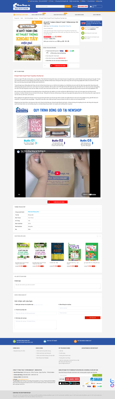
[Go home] (21, 6)
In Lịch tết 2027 (43, 1)
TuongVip (38, 395)
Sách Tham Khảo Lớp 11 (38, 396)
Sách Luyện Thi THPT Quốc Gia (19, 395)
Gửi (97, 375)
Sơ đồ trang (62, 353)
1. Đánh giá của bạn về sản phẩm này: (24, 304)
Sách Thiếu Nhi (97, 14)
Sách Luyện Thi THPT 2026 (38, 14)
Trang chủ (16, 18)
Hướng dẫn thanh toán (64, 355)
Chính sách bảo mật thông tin (44, 353)
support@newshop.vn (23, 379)
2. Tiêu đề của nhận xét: (21, 309)
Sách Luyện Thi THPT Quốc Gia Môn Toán (58, 395)
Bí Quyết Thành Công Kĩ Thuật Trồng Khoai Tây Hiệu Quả (53, 18)
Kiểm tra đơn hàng (74, 1)
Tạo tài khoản (91, 1)
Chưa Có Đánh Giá (48, 28)
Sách (22, 18)
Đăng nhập (99, 1)
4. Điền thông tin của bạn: (65, 304)
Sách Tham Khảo (18, 396)
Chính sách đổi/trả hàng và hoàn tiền (46, 355)
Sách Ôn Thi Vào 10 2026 (60, 14)
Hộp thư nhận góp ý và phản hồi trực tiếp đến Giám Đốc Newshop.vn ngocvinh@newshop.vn (69, 362)
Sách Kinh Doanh (79, 14)
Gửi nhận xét (93, 317)
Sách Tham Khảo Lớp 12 (28, 396)
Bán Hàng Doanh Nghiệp (42, 357)
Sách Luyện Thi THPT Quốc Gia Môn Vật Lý (75, 395)
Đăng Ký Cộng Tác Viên (19, 350)
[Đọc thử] (27, 41)
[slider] (38, 305)
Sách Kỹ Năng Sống (45, 395)
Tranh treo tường (33, 1)
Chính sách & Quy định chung (44, 350)
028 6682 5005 (82, 6)
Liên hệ (61, 350)
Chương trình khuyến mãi (62, 1)
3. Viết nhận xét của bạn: (21, 318)
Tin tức (52, 1)
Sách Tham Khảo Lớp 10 (31, 395)
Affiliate (83, 1)
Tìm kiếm (68, 6)
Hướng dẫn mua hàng (64, 357)
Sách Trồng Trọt (67, 26)
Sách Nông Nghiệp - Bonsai (31, 18)
